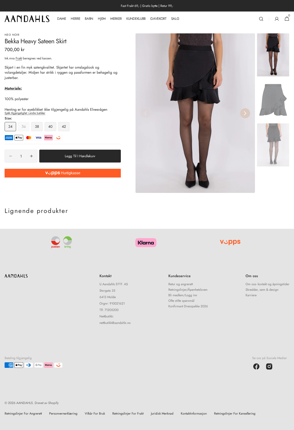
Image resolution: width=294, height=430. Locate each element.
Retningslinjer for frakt (128, 413)
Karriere (251, 295)
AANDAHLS (24, 402)
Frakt (19, 58)
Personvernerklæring (63, 413)
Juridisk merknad (162, 413)
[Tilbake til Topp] (288, 424)
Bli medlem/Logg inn (182, 295)
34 (12, 127)
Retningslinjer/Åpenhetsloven (187, 289)
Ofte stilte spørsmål (181, 300)
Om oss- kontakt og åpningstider (267, 284)
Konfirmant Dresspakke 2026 (188, 306)
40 (52, 127)
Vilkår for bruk (95, 413)
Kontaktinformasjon (194, 413)
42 (66, 127)
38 (39, 127)
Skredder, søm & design (262, 289)
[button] (261, 19)
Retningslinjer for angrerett (23, 413)
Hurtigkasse (70, 173)
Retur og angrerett (180, 284)
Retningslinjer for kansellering (234, 413)
